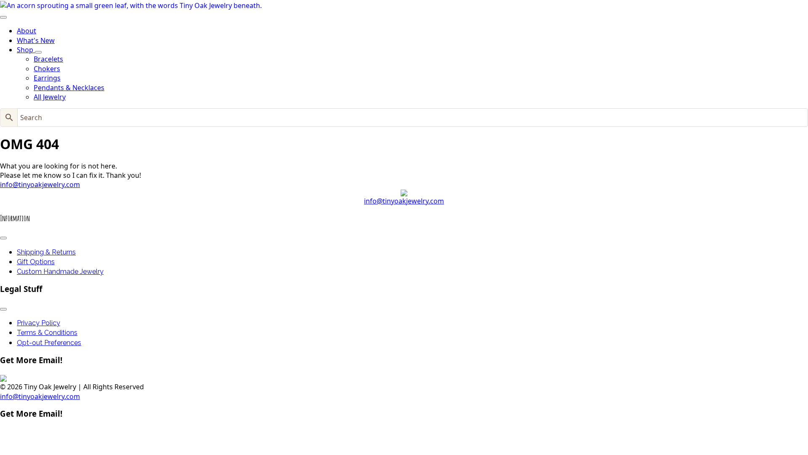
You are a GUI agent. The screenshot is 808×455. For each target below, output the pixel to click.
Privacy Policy (38, 323)
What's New (36, 40)
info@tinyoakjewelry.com (40, 184)
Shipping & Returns (46, 252)
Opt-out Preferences (49, 343)
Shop (26, 49)
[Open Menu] (3, 17)
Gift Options (36, 262)
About (26, 30)
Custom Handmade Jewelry (60, 272)
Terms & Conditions (47, 333)
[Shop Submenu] (38, 52)
